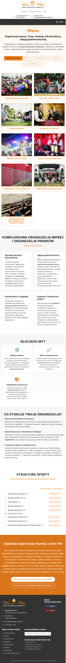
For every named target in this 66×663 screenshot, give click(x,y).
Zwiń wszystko (57, 489)
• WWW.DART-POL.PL (30, 642)
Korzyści (56, 58)
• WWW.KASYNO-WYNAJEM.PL (33, 644)
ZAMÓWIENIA (8, 650)
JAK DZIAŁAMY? (9, 639)
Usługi (28, 58)
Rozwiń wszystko (45, 489)
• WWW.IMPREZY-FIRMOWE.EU (33, 646)
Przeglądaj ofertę (13, 58)
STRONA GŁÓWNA (9, 633)
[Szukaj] (45, 11)
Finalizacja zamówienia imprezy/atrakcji (33, 586)
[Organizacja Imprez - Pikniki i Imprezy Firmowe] (33, 3)
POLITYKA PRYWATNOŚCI (12, 653)
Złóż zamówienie (31, 64)
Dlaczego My (42, 58)
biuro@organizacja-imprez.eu (43, 17)
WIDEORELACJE (9, 644)
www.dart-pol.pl (51, 660)
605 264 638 (21, 17)
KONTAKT (7, 647)
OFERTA (6, 636)
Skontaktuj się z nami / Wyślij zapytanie (33, 579)
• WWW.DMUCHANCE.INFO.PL (33, 649)
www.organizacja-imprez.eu (33, 7)
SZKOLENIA (7, 642)
